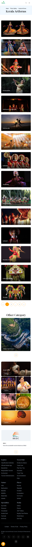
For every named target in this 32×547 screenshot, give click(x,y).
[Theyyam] (16, 216)
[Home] (3, 2)
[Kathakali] (16, 160)
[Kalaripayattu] (16, 122)
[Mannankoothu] (16, 198)
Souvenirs (19, 470)
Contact (7, 526)
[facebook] (4, 537)
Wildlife (3, 493)
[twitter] (9, 537)
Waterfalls (4, 496)
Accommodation (21, 476)
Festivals (3, 516)
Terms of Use (14, 526)
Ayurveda (3, 506)
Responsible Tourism (7, 470)
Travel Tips (20, 473)
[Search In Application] (26, 2)
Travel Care (20, 465)
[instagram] (18, 537)
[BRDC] (16, 435)
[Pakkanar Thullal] (16, 273)
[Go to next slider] (16, 355)
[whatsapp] (23, 537)
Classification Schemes (7, 463)
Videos (19, 506)
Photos (19, 508)
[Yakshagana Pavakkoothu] (16, 104)
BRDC (4, 443)
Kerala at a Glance (22, 463)
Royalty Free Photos (22, 513)
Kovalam (19, 491)
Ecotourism (4, 473)
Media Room (20, 516)
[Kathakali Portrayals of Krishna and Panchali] (16, 47)
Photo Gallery (13, 8)
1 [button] (7, 304)
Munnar (19, 485)
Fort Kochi (20, 496)
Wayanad (19, 488)
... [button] (15, 304)
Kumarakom (20, 493)
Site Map (19, 518)
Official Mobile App (6, 465)
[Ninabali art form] (16, 254)
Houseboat (4, 511)
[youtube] (13, 537)
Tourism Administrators (7, 476)
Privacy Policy (23, 526)
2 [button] (11, 304)
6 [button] (19, 304)
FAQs (18, 478)
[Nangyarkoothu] (16, 66)
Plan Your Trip (21, 468)
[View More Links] (29, 2)
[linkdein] (16, 541)
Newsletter (4, 468)
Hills (2, 485)
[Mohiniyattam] (16, 85)
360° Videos (20, 511)
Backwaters (4, 488)
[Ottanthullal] (16, 179)
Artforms (3, 518)
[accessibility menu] (3, 543)
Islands (3, 498)
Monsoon (3, 508)
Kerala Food (4, 513)
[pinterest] (28, 537)
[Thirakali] (16, 292)
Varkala (19, 498)
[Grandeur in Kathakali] (16, 29)
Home (7, 8)
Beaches (3, 491)
